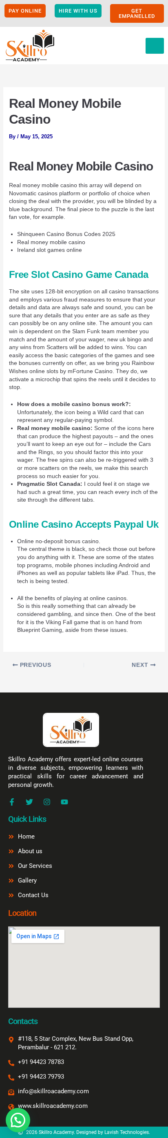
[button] (18, 1120)
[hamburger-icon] (155, 46)
